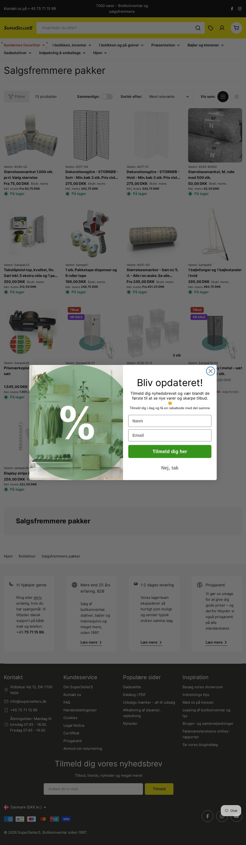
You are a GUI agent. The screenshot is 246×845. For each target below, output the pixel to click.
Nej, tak (169, 467)
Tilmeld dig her (170, 451)
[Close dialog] (210, 371)
